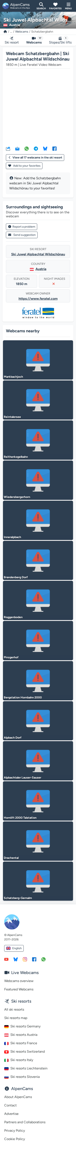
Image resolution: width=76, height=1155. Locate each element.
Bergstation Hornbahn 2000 (23, 697)
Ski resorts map (15, 1018)
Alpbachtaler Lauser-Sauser (22, 777)
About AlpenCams (18, 1097)
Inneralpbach (12, 537)
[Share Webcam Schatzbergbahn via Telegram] (36, 148)
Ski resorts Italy (21, 1060)
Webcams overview (19, 981)
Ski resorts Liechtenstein (29, 1068)
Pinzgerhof (11, 657)
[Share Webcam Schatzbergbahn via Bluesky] (45, 148)
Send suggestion (24, 235)
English (17, 948)
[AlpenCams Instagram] (25, 959)
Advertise (11, 1114)
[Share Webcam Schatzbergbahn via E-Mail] (17, 148)
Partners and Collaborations (24, 1122)
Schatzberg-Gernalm (18, 898)
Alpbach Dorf (13, 737)
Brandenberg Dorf (16, 577)
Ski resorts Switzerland (27, 1051)
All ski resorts (14, 1009)
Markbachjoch (13, 377)
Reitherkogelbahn (16, 457)
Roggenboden (13, 617)
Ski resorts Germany (25, 1026)
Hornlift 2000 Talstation (20, 818)
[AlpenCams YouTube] (6, 959)
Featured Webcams (18, 989)
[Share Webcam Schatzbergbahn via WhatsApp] (26, 148)
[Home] (5, 31)
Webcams (21, 31)
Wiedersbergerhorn (17, 497)
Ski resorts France (23, 1043)
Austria (40, 269)
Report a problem (23, 226)
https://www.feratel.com (38, 299)
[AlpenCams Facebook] (34, 959)
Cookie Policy (14, 1139)
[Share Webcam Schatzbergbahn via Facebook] (54, 148)
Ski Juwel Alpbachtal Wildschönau (38, 254)
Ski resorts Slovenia (25, 1077)
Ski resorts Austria (23, 1035)
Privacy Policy (14, 1131)
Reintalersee (12, 417)
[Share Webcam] (8, 148)
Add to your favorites (26, 166)
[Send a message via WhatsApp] (43, 959)
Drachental (11, 858)
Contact (10, 1105)
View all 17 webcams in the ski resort (37, 157)
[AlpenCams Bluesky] (16, 959)
